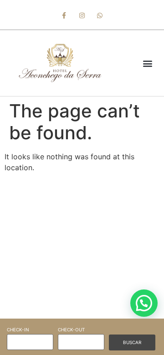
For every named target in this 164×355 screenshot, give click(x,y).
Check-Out (71, 329)
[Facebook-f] (64, 16)
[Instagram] (82, 16)
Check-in (18, 329)
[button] (147, 63)
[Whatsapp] (100, 16)
